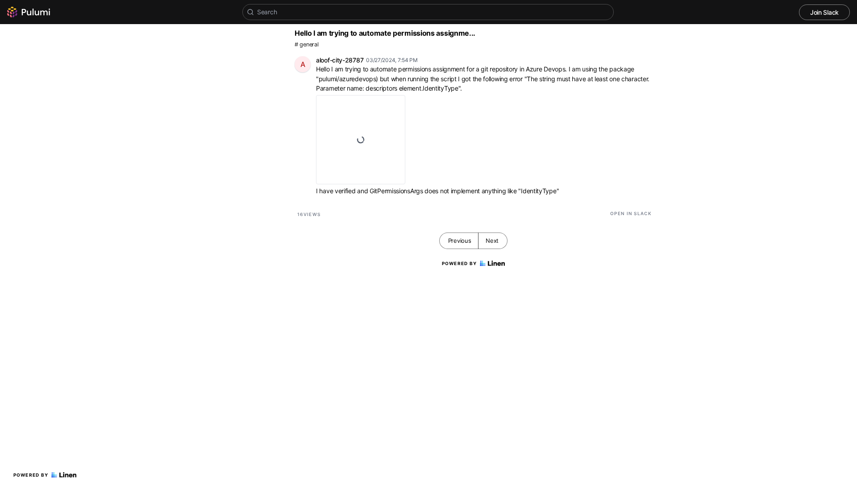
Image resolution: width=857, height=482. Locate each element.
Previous (459, 240)
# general (306, 44)
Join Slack (824, 12)
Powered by (31, 475)
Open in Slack (631, 213)
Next (492, 240)
